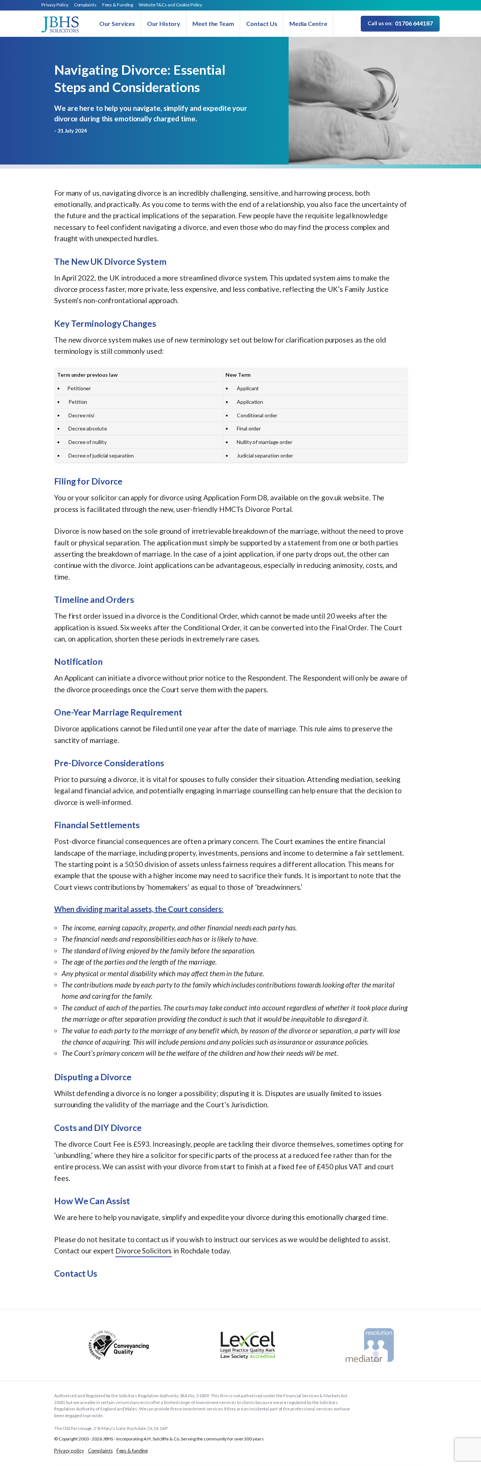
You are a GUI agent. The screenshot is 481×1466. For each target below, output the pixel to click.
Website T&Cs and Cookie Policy (170, 5)
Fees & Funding (117, 5)
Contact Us (261, 23)
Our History (163, 23)
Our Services (117, 23)
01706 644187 (400, 23)
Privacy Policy (54, 5)
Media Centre (308, 23)
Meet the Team (213, 23)
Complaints (85, 5)
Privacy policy (69, 1451)
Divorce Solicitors (143, 1250)
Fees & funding (132, 1451)
